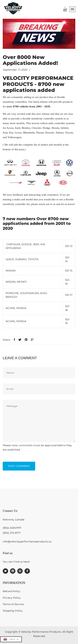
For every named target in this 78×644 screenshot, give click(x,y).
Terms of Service (13, 604)
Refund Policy (11, 591)
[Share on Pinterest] (26, 340)
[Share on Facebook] (14, 340)
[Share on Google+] (32, 340)
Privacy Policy (12, 597)
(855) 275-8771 (11, 532)
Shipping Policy (13, 610)
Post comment (19, 466)
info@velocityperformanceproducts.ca (27, 541)
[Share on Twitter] (19, 340)
